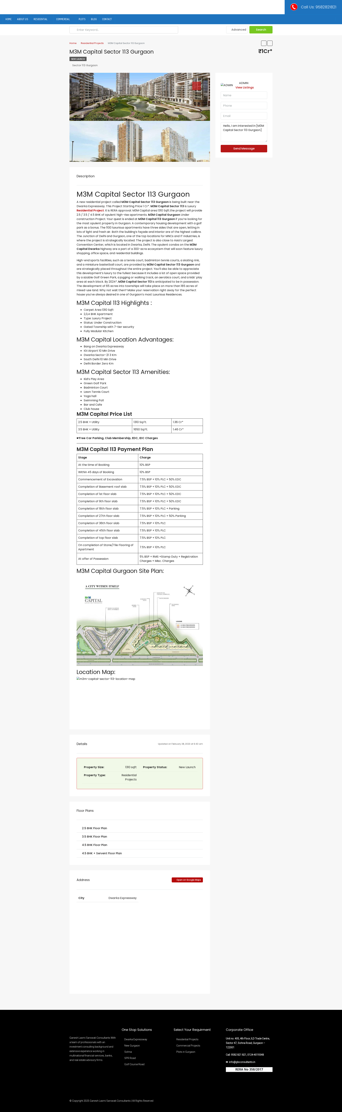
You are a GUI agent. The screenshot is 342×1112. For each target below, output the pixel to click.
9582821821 (325, 7)
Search (261, 30)
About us (22, 19)
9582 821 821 (238, 1054)
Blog (94, 19)
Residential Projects (187, 1039)
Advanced (238, 30)
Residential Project (90, 210)
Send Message (244, 148)
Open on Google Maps (188, 879)
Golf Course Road (134, 1064)
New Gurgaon (132, 1045)
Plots (82, 19)
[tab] (196, 86)
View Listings (244, 87)
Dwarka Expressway (135, 1039)
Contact (107, 19)
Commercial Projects (188, 1045)
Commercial (63, 19)
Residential (41, 19)
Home (9, 19)
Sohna (128, 1051)
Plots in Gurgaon (185, 1051)
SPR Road (130, 1058)
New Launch (78, 59)
